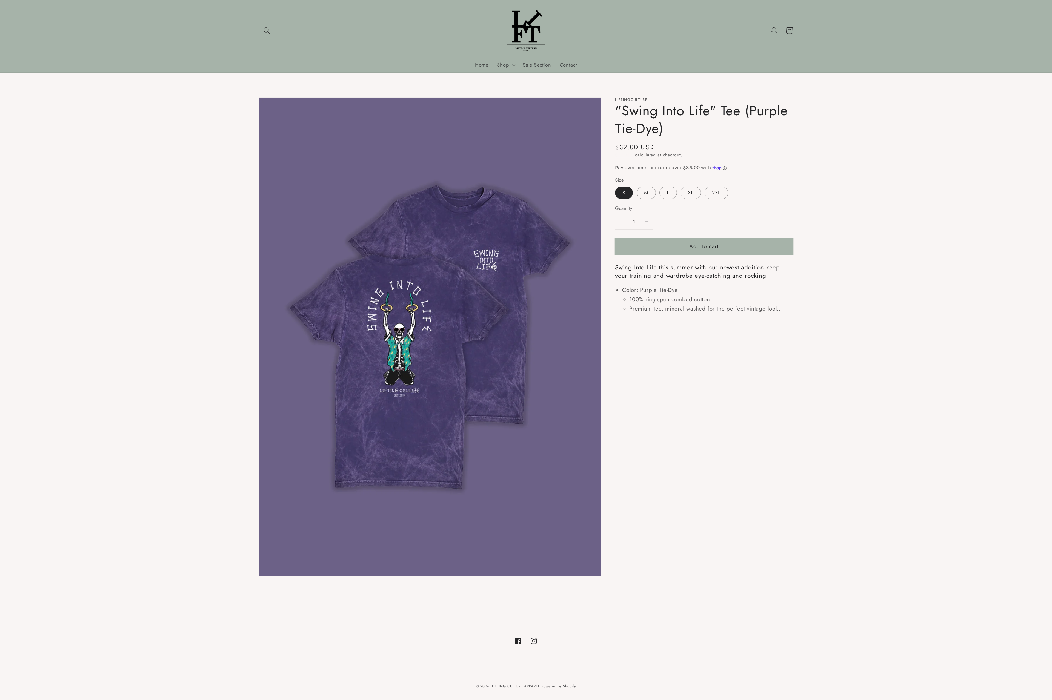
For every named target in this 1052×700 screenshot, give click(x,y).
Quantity (623, 208)
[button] (267, 30)
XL (691, 192)
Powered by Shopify (558, 686)
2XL (716, 192)
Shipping (624, 155)
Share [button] (629, 326)
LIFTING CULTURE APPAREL (516, 686)
